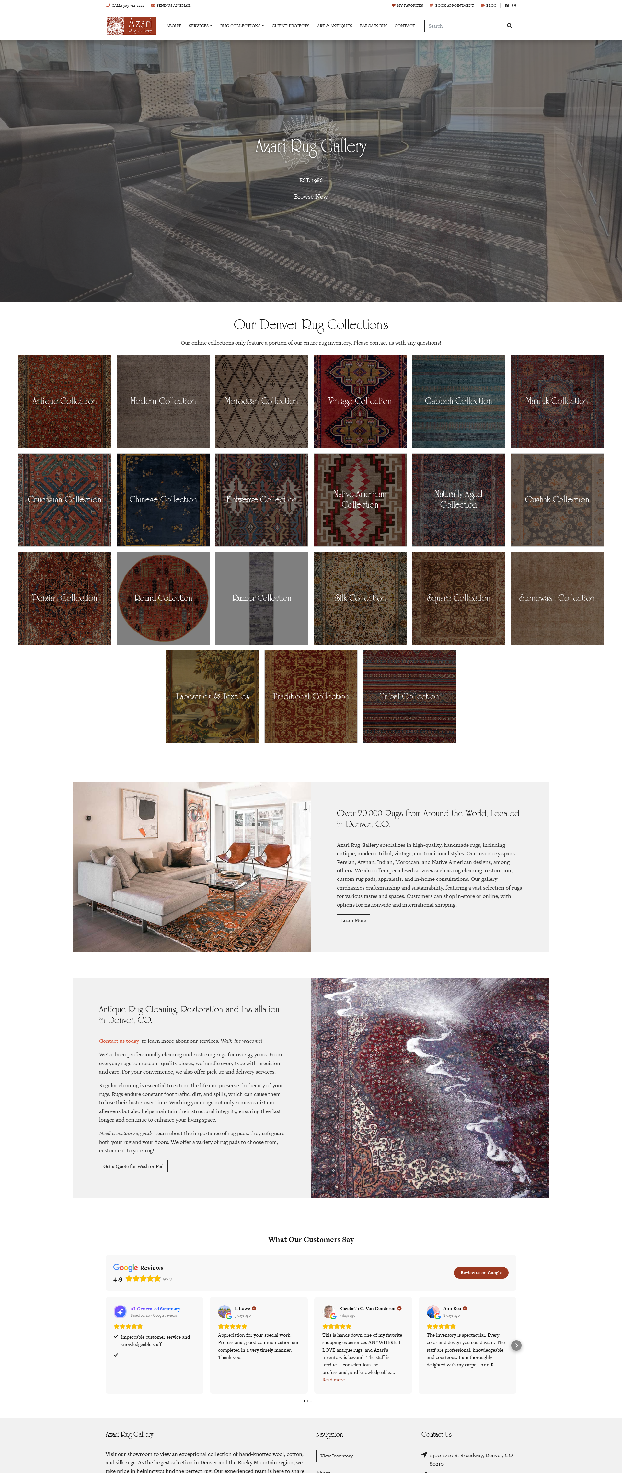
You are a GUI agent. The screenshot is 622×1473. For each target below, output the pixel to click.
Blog (491, 5)
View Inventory (336, 1455)
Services (199, 26)
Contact (405, 26)
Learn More (353, 920)
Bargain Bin (373, 26)
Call (128, 5)
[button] (105, 1345)
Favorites (410, 5)
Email (174, 5)
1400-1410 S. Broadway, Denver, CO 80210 (471, 1459)
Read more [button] (333, 1379)
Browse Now (311, 196)
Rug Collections (240, 26)
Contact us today (119, 1041)
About (174, 26)
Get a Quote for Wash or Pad (133, 1166)
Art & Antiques (334, 26)
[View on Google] (224, 1311)
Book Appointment (454, 5)
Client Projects (290, 26)
